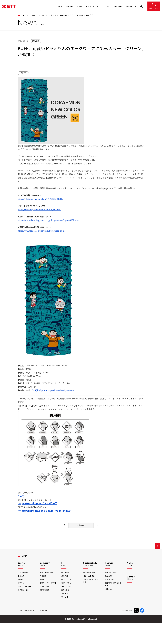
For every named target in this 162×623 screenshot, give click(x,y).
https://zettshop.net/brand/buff (37, 503)
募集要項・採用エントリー (113, 584)
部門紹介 (21, 579)
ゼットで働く (110, 579)
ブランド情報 (23, 572)
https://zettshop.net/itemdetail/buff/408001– (39, 209)
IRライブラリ (66, 579)
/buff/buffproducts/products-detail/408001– (53, 390)
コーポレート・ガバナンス (91, 580)
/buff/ (21, 496)
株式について (66, 586)
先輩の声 (108, 576)
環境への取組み (89, 572)
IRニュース (65, 572)
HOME (22, 556)
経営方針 (64, 576)
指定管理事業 (44, 590)
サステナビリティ (93, 6)
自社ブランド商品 (24, 586)
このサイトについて (45, 610)
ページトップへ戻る (157, 546)
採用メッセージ (111, 572)
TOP (21, 15)
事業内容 (21, 576)
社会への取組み (89, 576)
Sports (59, 6)
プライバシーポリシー (26, 610)
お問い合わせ (130, 6)
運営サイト (22, 583)
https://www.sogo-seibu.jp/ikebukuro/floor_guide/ (42, 230)
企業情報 (69, 6)
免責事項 (64, 593)
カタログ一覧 (23, 590)
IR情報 (79, 6)
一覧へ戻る (77, 525)
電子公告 (64, 597)
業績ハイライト (67, 583)
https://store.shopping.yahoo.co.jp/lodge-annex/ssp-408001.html (48, 220)
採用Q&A (108, 589)
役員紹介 (43, 579)
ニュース (107, 6)
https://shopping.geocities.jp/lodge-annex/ (44, 510)
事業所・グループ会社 (48, 583)
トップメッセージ (46, 572)
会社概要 (43, 576)
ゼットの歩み (44, 586)
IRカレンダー (66, 590)
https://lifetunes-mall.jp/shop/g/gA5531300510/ (40, 198)
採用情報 (118, 6)
